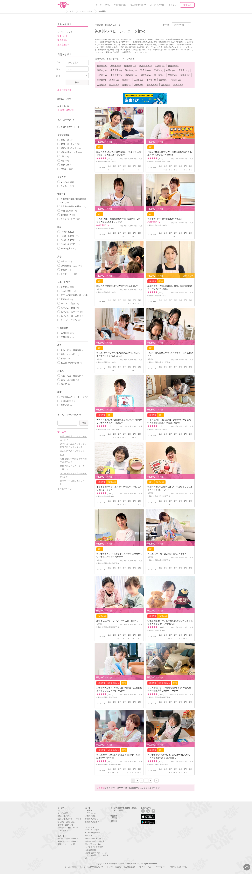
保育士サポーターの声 (66, 844)
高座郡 (101, 79)
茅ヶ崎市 (131, 70)
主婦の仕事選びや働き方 (95, 841)
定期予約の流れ (91, 819)
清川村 (178, 84)
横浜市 (102, 65)
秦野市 (170, 70)
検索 (71, 11)
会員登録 (100, 787)
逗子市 (145, 70)
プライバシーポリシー (146, 867)
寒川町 (114, 79)
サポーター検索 (86, 11)
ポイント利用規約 (115, 867)
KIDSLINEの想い (64, 816)
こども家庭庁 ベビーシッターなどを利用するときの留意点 (96, 855)
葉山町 (185, 75)
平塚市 (160, 65)
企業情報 (113, 818)
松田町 (176, 79)
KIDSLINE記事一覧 (92, 832)
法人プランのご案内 (93, 844)
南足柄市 (159, 75)
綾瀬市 (172, 75)
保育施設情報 (90, 850)
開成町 (114, 84)
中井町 (151, 79)
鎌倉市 (173, 65)
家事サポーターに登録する (67, 841)
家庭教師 (61, 40)
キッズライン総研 (92, 829)
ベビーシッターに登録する (67, 838)
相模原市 (130, 65)
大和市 (102, 75)
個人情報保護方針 (129, 867)
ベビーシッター (67, 31)
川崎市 (115, 65)
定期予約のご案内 (92, 821)
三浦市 (158, 70)
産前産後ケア (63, 44)
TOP (61, 11)
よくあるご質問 (116, 810)
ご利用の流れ (90, 816)
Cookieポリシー (161, 867)
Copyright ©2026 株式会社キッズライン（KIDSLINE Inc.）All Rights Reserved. (126, 863)
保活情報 (88, 835)
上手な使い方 (90, 813)
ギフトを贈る (62, 830)
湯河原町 (152, 84)
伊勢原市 (116, 75)
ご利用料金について (65, 824)
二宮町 (139, 79)
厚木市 (183, 70)
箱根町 (126, 84)
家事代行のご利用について (67, 827)
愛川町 (165, 84)
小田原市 (116, 70)
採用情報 (113, 821)
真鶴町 (139, 84)
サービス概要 (62, 813)
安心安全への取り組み (66, 821)
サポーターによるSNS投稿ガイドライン (93, 867)
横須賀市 (145, 65)
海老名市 (131, 75)
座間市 (145, 75)
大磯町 (126, 79)
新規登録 (187, 5)
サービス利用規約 (71, 867)
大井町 (163, 79)
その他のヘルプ (64, 488)
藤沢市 (102, 70)
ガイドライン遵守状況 (94, 847)
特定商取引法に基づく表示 (178, 867)
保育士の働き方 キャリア (95, 838)
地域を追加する (67, 109)
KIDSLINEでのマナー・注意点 (69, 819)
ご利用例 (88, 810)
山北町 (101, 84)
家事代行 (61, 35)
